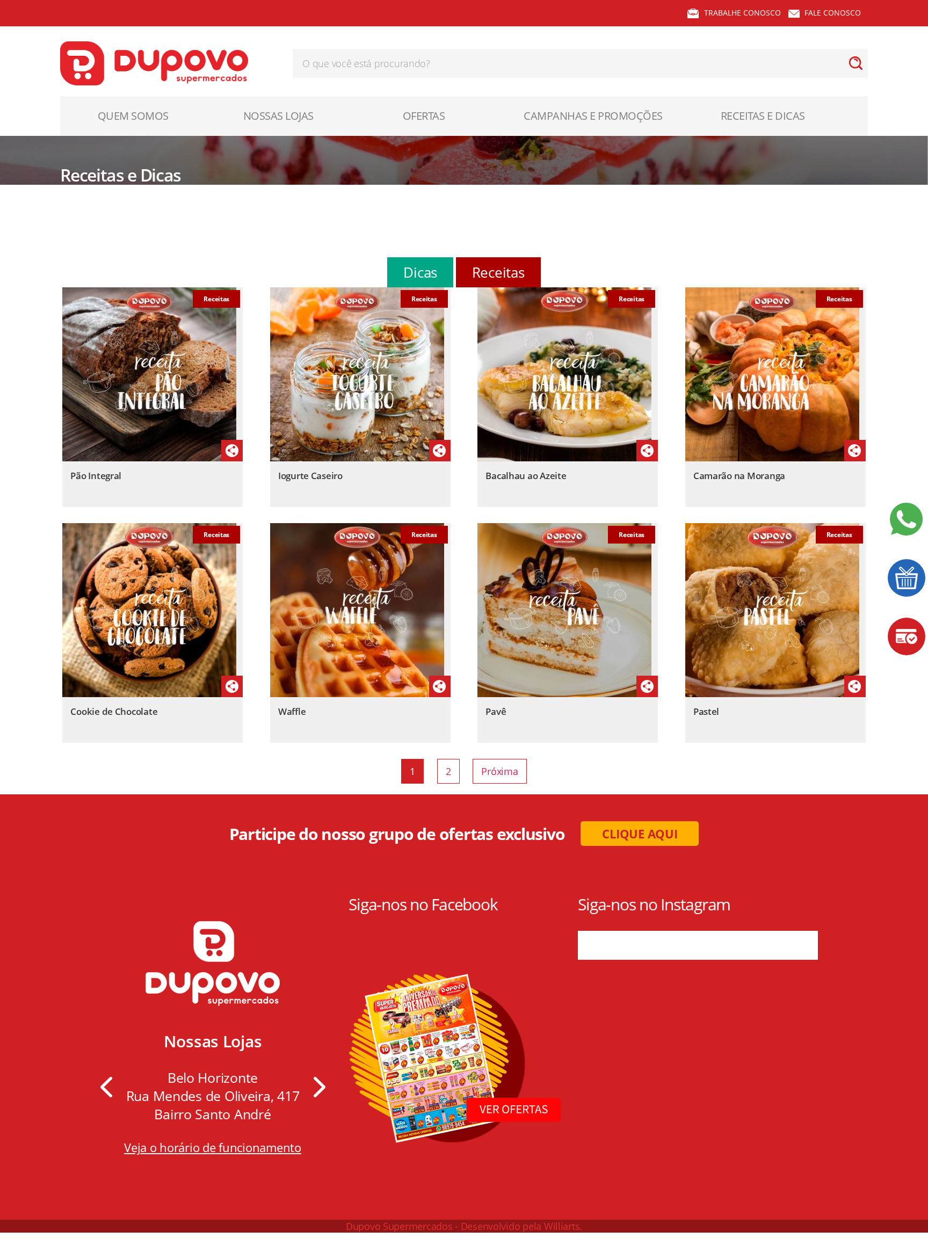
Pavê (495, 711)
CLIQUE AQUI (639, 834)
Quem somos (133, 115)
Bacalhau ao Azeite (525, 475)
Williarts (562, 1226)
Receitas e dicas (763, 115)
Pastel (706, 711)
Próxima (499, 771)
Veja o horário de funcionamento (212, 1147)
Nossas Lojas (278, 115)
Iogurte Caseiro (310, 475)
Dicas (420, 272)
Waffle (292, 711)
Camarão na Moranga (739, 475)
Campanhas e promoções (593, 115)
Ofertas (424, 115)
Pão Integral (95, 475)
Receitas (498, 272)
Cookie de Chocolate (113, 711)
